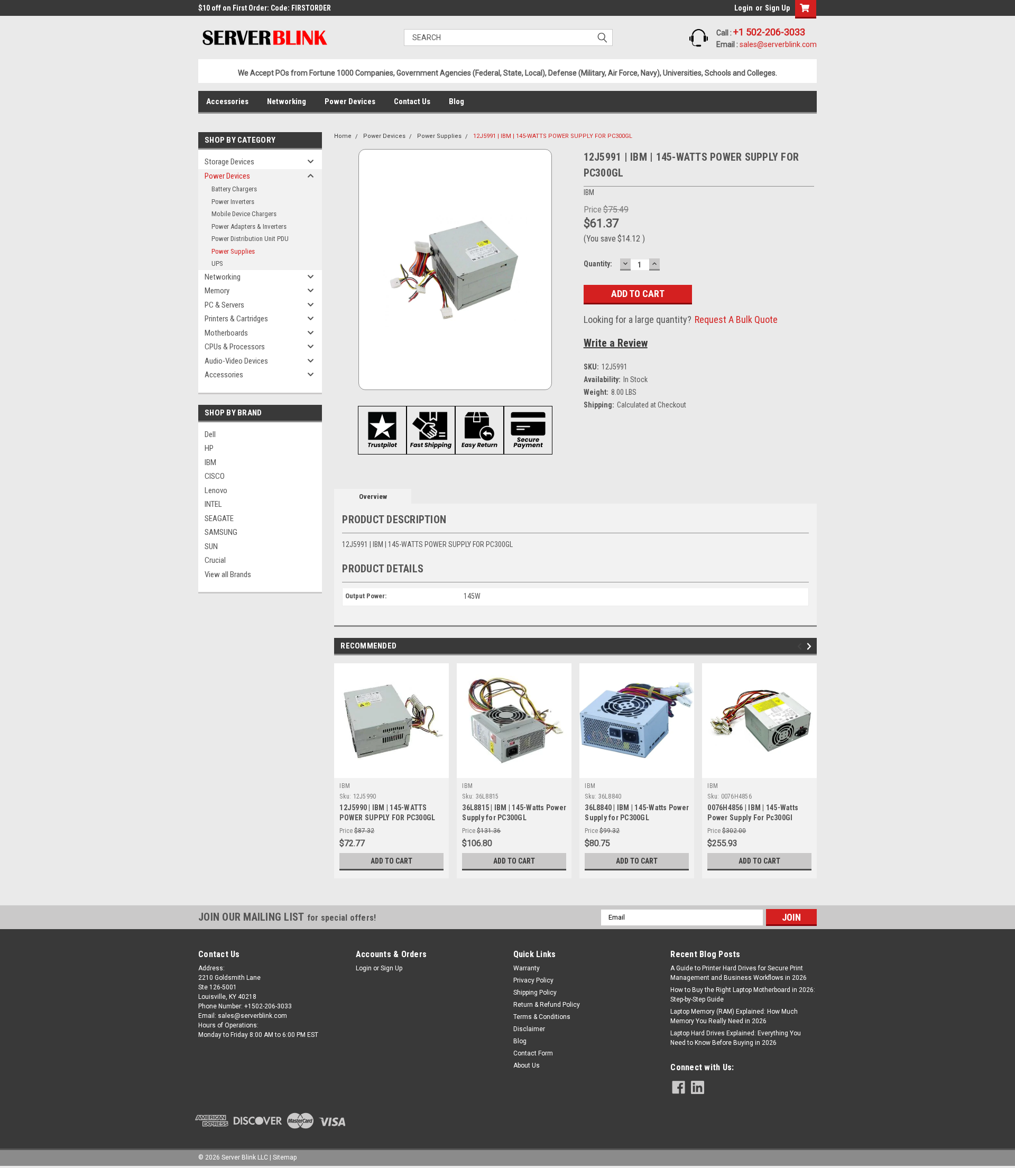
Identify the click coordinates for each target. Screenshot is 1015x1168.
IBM (210, 462)
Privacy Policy (533, 980)
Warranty (526, 968)
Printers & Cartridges (236, 318)
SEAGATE (219, 518)
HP (209, 448)
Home (343, 136)
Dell (210, 434)
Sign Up (777, 8)
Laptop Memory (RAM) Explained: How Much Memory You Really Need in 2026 (734, 1016)
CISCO (215, 476)
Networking (286, 101)
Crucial (215, 560)
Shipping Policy (535, 992)
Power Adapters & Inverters (249, 226)
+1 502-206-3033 (769, 32)
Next (811, 646)
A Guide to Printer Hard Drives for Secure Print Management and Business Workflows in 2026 (738, 973)
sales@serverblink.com (778, 44)
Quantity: (598, 263)
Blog (456, 101)
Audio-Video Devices (236, 361)
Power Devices (350, 101)
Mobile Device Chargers (243, 214)
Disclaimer (529, 1029)
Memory (217, 290)
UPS (217, 263)
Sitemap (285, 1157)
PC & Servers (224, 305)
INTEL (213, 504)
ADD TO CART (391, 861)
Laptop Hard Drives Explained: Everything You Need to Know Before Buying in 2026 (735, 1038)
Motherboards (226, 333)
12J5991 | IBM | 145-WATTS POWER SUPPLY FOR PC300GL (552, 136)
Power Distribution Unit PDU (250, 239)
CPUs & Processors (235, 346)
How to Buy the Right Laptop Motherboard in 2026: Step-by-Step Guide (742, 994)
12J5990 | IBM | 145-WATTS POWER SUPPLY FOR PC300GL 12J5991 (387, 817)
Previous (801, 646)
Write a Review (616, 343)
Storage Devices (229, 161)
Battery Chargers (234, 189)
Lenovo (216, 490)
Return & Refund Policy (546, 1004)
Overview (373, 496)
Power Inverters (232, 202)
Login (743, 8)
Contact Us (412, 101)
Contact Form (533, 1053)
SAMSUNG (221, 532)
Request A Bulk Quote (736, 319)
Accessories (227, 101)
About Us (526, 1065)
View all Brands (228, 574)
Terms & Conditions (541, 1017)
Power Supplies (233, 251)
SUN (211, 546)
